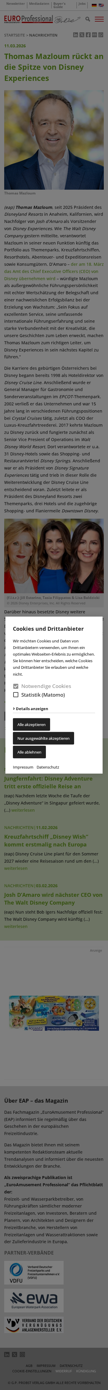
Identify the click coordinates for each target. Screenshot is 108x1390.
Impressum (23, 767)
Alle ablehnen (29, 752)
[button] (16, 695)
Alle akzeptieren (31, 724)
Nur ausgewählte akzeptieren (43, 738)
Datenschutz (48, 767)
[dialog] (54, 695)
